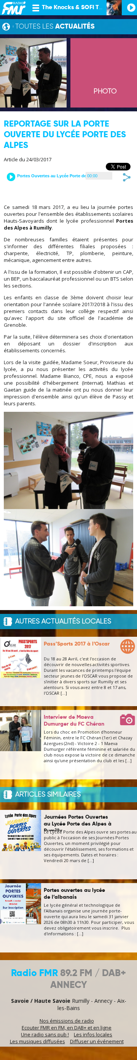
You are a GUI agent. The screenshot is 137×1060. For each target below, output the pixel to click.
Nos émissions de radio (67, 1020)
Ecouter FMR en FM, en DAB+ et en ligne (67, 1027)
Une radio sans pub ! (45, 1034)
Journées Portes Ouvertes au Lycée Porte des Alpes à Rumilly (78, 824)
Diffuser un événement (97, 1041)
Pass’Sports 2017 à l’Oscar (77, 644)
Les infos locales (93, 1034)
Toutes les (55, 26)
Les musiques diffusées (37, 1041)
